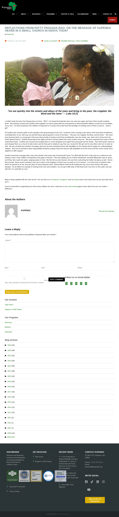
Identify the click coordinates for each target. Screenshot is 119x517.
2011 (9, 423)
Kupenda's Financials (17, 487)
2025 (9, 350)
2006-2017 (11, 437)
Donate (112, 20)
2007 (9, 428)
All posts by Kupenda (106, 211)
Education (8, 332)
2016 (9, 397)
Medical (8, 327)
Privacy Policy (14, 491)
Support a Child (67, 14)
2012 (9, 418)
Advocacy (8, 322)
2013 (9, 412)
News (94, 14)
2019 (9, 381)
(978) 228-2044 (97, 462)
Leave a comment (50, 41)
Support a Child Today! (13, 309)
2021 (9, 371)
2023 (9, 361)
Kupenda (10, 34)
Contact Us (107, 14)
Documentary (83, 14)
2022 (9, 366)
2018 (9, 386)
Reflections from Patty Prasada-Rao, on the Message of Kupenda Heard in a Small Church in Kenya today (58, 29)
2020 (9, 376)
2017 (9, 392)
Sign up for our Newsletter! (17, 292)
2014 (9, 407)
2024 (9, 356)
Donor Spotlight (82, 41)
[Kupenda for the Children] (9, 6)
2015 (9, 402)
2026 (9, 345)
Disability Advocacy (68, 41)
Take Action (9, 305)
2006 (9, 433)
